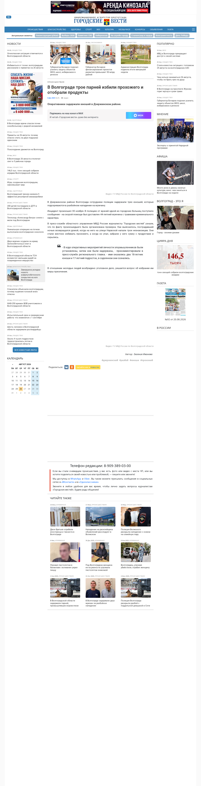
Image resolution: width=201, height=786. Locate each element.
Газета (170, 29)
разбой (124, 360)
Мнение (162, 114)
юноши (135, 360)
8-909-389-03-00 (117, 465)
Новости (14, 44)
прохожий (147, 360)
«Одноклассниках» (89, 481)
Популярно (165, 44)
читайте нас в (88, 367)
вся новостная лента (25, 349)
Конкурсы (140, 29)
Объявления (156, 29)
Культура (109, 29)
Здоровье (76, 29)
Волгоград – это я (170, 201)
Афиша (162, 156)
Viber (87, 478)
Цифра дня (165, 241)
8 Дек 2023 (51, 98)
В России (164, 328)
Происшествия (35, 29)
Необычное (124, 29)
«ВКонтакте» (68, 481)
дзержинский (110, 360)
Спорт (89, 29)
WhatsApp (76, 478)
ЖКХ (98, 29)
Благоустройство (57, 29)
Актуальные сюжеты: (22, 35)
